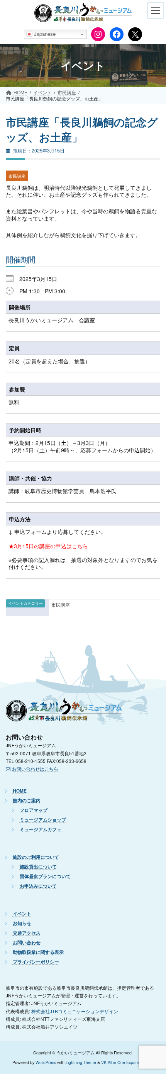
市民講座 (16, 176)
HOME (20, 791)
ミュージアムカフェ (40, 829)
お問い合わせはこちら (35, 768)
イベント (22, 913)
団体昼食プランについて (45, 876)
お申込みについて (38, 886)
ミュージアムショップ (43, 819)
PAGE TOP (153, 1036)
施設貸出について (38, 866)
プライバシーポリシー (36, 962)
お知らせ (22, 923)
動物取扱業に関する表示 (38, 952)
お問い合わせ (27, 942)
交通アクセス (27, 933)
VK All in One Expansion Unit (127, 1062)
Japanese (44, 33)
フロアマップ (33, 810)
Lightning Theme (81, 1062)
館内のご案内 (27, 800)
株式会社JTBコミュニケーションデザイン (74, 1010)
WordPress (46, 1062)
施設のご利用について (36, 857)
